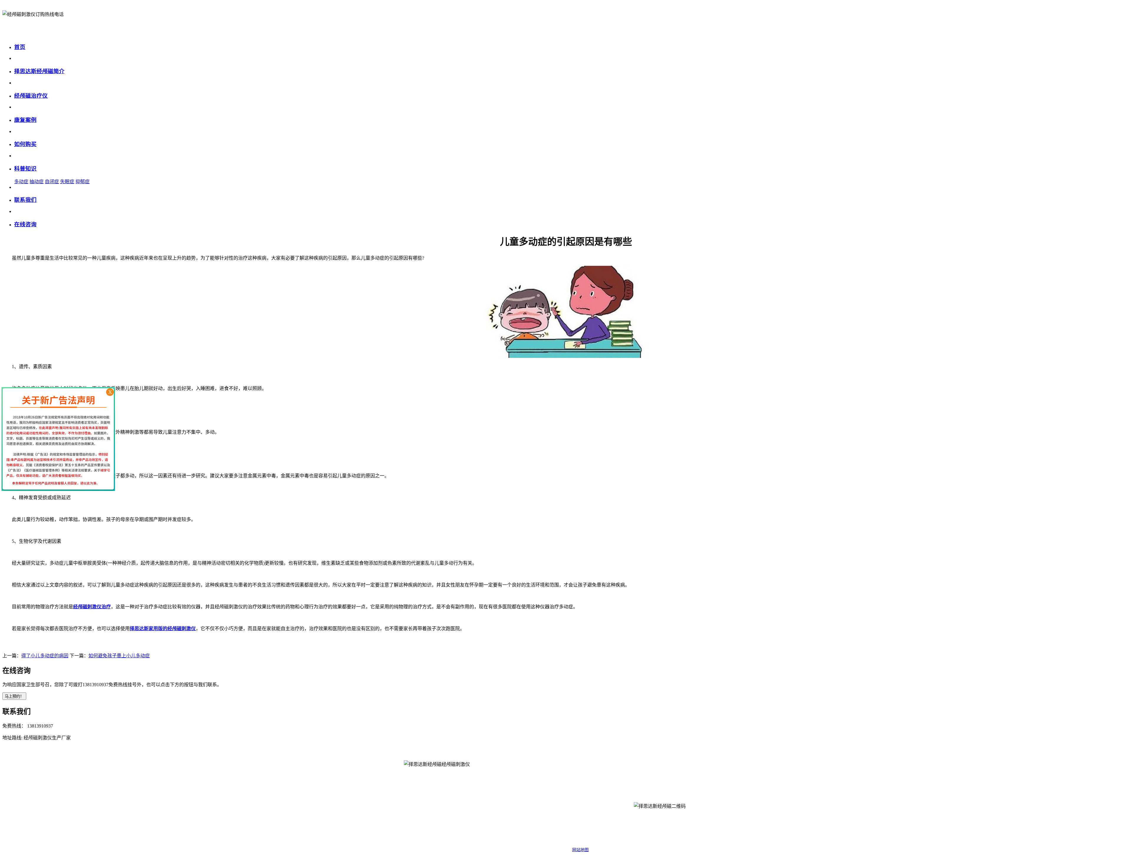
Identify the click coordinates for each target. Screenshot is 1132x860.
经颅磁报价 (617, 794)
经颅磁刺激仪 (541, 794)
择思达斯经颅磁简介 (39, 71)
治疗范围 (541, 808)
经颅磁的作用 (583, 808)
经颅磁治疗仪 (31, 96)
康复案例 (25, 120)
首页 (19, 47)
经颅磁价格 (583, 794)
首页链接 (523, 773)
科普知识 (25, 169)
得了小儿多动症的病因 (44, 655)
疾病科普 (599, 773)
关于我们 (507, 794)
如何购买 (25, 144)
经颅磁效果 (617, 823)
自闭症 (52, 181)
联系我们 (25, 200)
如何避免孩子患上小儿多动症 (119, 655)
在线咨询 (25, 224)
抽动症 (36, 181)
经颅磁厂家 (617, 808)
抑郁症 (82, 181)
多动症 (21, 181)
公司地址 (507, 823)
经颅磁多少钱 (583, 823)
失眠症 (67, 181)
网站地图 (580, 850)
